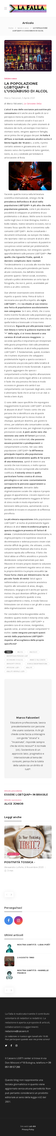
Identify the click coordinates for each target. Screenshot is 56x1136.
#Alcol (20, 652)
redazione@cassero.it (17, 1031)
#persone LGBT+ (13, 668)
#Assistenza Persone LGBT (17, 656)
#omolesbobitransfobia (37, 664)
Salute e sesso (23, 28)
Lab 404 (32, 1126)
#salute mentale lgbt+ (16, 671)
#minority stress (14, 664)
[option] (28, 849)
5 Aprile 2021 (28, 98)
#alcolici (33, 652)
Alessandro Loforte (14, 867)
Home (10, 28)
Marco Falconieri (12, 98)
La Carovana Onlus (32, 103)
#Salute (29, 668)
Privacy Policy (28, 1129)
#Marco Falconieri (37, 660)
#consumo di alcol (15, 660)
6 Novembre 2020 (34, 867)
